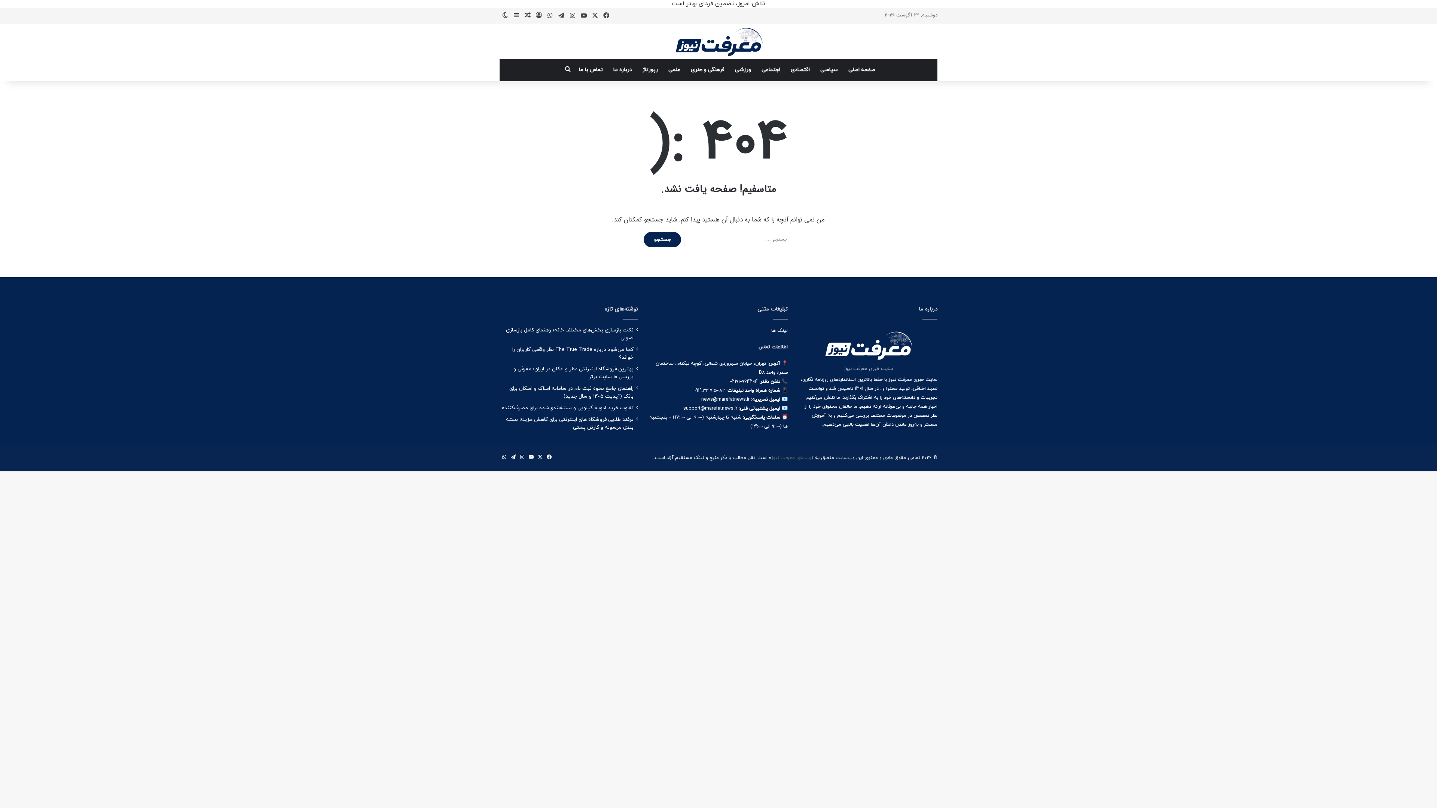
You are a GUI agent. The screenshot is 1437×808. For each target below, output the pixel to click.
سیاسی (829, 69)
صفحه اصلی (861, 69)
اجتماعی (771, 69)
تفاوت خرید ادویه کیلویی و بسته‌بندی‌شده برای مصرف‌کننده (568, 407)
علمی (674, 69)
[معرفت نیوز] (718, 41)
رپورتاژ (650, 69)
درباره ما (622, 69)
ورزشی (743, 69)
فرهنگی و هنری (707, 69)
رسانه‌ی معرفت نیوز (791, 457)
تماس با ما (591, 69)
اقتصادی (800, 69)
